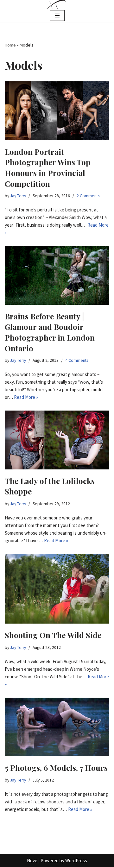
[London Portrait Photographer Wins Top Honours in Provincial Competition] (57, 110)
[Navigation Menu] (57, 15)
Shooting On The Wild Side (53, 635)
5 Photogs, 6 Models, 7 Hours (56, 768)
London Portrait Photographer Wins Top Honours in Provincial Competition (48, 168)
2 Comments (88, 195)
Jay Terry (18, 195)
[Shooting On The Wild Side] (57, 589)
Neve (32, 861)
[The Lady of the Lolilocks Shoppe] (57, 440)
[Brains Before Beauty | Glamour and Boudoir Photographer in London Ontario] (57, 275)
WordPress (76, 861)
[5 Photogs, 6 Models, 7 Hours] (57, 727)
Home (10, 45)
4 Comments (76, 360)
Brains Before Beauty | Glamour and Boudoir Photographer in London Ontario (50, 332)
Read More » (26, 397)
